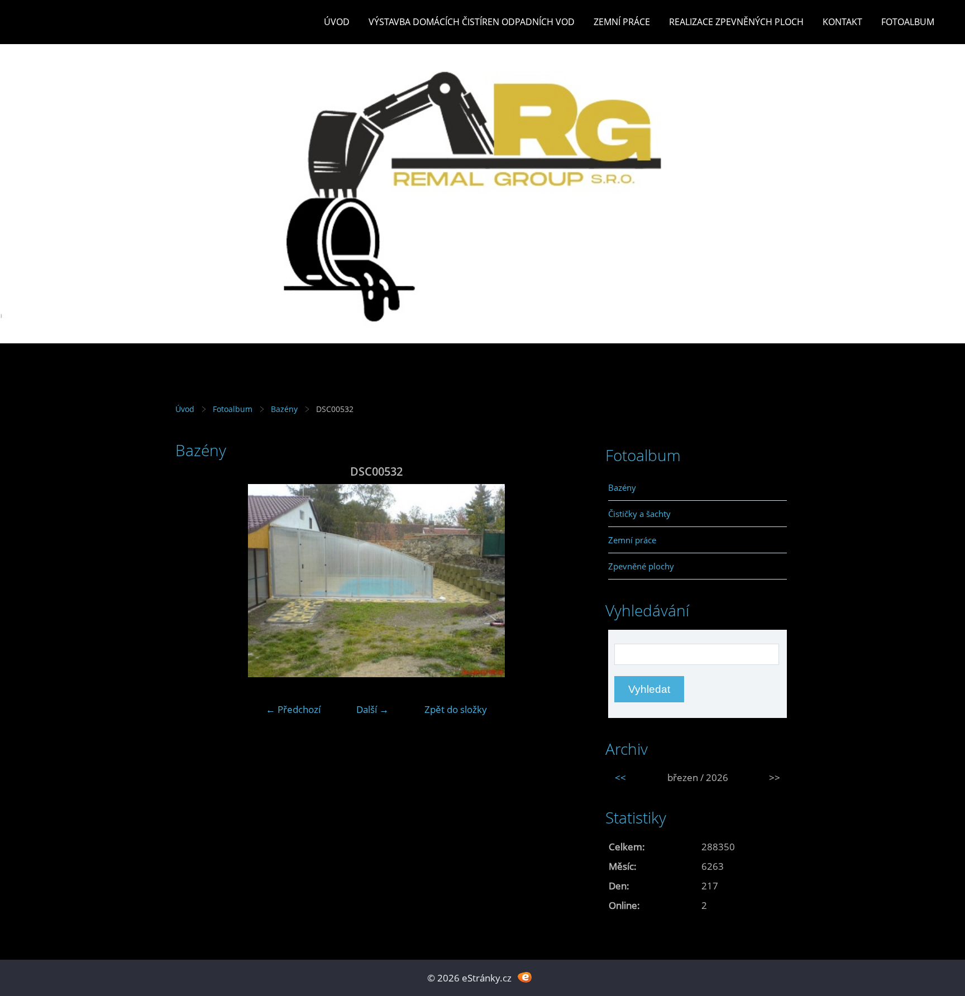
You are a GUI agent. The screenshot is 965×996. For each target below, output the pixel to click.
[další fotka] (559, 580)
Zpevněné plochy (641, 566)
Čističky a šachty (639, 513)
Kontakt (842, 22)
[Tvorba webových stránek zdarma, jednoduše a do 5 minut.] (524, 977)
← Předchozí (293, 709)
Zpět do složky (455, 709)
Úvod (337, 22)
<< (620, 777)
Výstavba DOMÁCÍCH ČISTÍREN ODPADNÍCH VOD (472, 22)
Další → (372, 709)
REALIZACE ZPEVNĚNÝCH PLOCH (736, 22)
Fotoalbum (907, 22)
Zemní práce (622, 22)
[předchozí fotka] (193, 580)
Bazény (284, 409)
